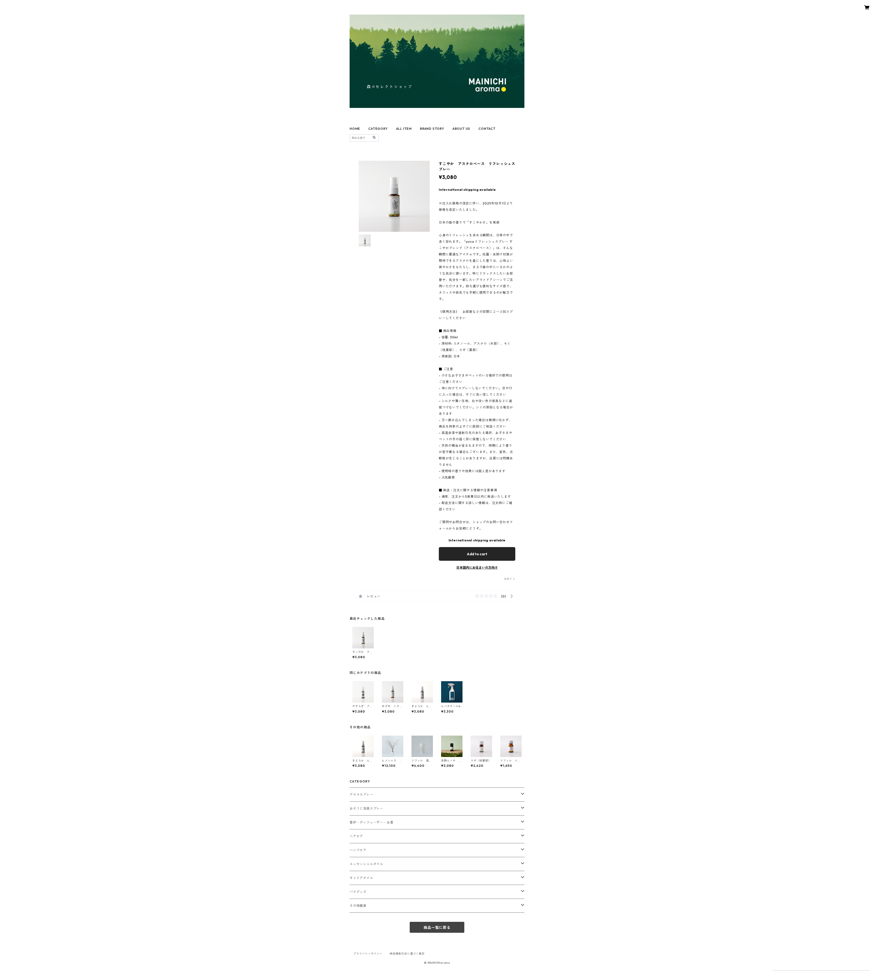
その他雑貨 (358, 906)
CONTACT (486, 129)
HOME (355, 129)
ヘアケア (356, 836)
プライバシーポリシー (367, 953)
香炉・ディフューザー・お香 (371, 822)
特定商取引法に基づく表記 (407, 953)
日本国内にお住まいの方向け (477, 568)
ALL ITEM (404, 129)
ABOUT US (461, 129)
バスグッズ (358, 892)
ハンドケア (358, 850)
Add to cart (477, 554)
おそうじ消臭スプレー (366, 808)
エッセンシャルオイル (366, 864)
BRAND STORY (432, 129)
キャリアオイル (361, 878)
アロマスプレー (361, 795)
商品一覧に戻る (437, 927)
